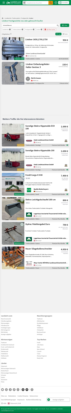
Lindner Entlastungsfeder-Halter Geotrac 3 (38, 65)
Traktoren (40, 319)
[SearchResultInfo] (11, 34)
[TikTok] (14, 389)
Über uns (4, 396)
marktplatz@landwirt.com (7, 410)
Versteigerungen (5, 328)
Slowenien (4, 379)
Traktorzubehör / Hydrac (33, 243)
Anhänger (40, 334)
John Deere (40, 345)
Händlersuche (5, 325)
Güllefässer (40, 328)
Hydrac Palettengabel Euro (37, 224)
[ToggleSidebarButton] (4, 2)
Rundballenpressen (42, 323)
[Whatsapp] (18, 389)
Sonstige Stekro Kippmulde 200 (39, 150)
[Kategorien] (23, 389)
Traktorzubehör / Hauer (32, 268)
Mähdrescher (40, 321)
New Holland (40, 349)
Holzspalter (40, 330)
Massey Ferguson (42, 356)
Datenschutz (34, 396)
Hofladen (3, 358)
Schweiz (3, 375)
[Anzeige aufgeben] (56, 2)
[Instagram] (6, 389)
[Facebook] (10, 389)
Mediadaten (12, 396)
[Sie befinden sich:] (3, 18)
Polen (2, 382)
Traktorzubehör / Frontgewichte (35, 83)
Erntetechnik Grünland (7, 345)
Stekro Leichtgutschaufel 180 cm (40, 199)
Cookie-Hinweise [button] (22, 396)
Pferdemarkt (4, 351)
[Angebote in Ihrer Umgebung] (24, 3)
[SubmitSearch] (50, 3)
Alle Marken (4, 332)
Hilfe (4, 403)
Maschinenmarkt (6, 319)
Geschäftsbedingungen (8, 400)
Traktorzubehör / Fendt (32, 194)
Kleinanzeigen (5, 323)
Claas (38, 354)
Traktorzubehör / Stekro (32, 219)
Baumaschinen (41, 332)
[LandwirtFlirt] (32, 389)
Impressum (21, 400)
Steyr (38, 347)
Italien (3, 377)
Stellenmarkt (5, 356)
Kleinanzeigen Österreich (8, 368)
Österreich (4, 366)
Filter (65, 25)
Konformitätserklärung (33, 400)
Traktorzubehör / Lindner (33, 59)
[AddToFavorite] (22, 40)
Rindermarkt (4, 349)
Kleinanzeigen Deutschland (9, 373)
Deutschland (4, 371)
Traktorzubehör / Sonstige (33, 145)
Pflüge (39, 325)
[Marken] (27, 389)
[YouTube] (2, 389)
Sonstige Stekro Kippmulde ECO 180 (40, 127)
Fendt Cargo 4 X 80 (34, 175)
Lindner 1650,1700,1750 (36, 39)
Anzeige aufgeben (6, 334)
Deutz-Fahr (40, 358)
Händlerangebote (6, 321)
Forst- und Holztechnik (7, 347)
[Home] (13, 2)
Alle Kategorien (5, 330)
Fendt (38, 342)
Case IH (39, 351)
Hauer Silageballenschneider (38, 248)
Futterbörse (4, 354)
